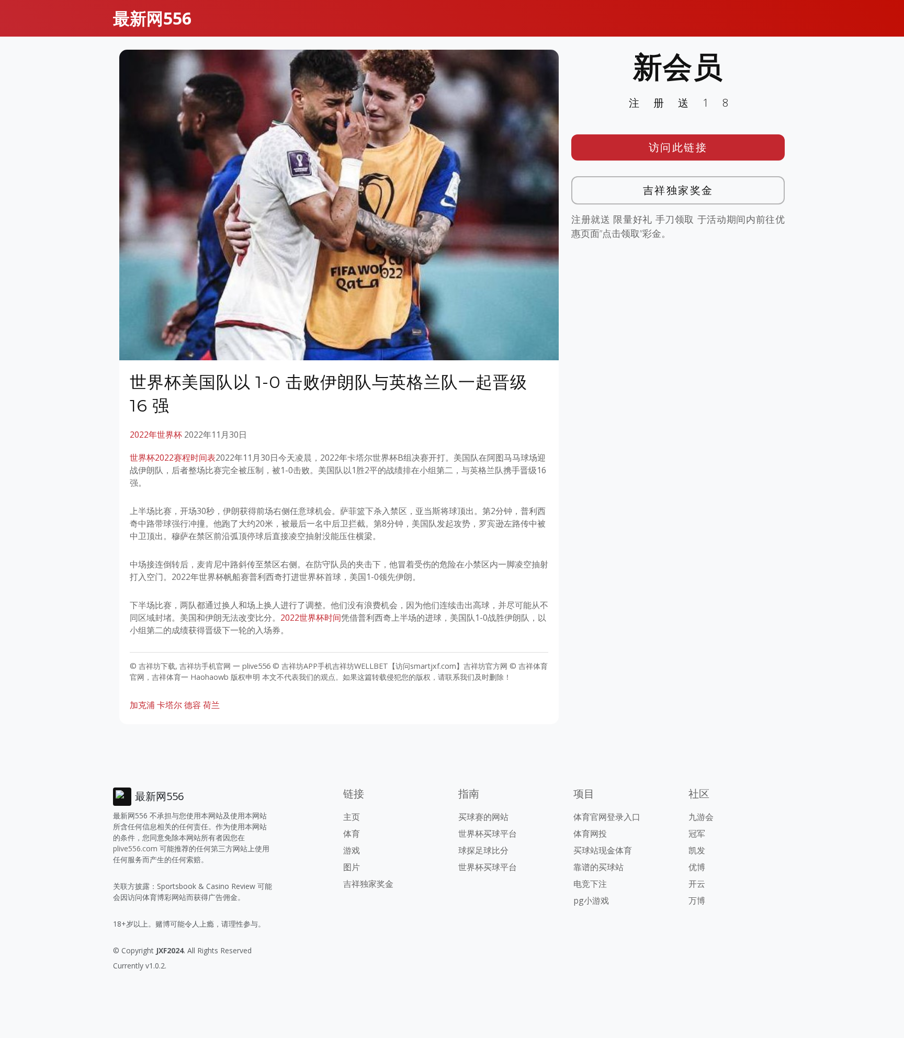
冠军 (696, 833)
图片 (351, 867)
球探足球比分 (483, 850)
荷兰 (211, 705)
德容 (192, 705)
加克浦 (142, 705)
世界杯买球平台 (487, 833)
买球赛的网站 (483, 817)
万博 (696, 900)
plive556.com (135, 848)
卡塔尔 (169, 705)
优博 (696, 867)
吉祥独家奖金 (678, 190)
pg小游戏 (591, 900)
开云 (696, 883)
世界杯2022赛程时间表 (173, 457)
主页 (351, 817)
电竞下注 (590, 883)
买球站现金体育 (602, 850)
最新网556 (152, 18)
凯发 (696, 850)
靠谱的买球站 (598, 867)
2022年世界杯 (156, 434)
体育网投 (590, 833)
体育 (351, 833)
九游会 (701, 817)
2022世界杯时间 (310, 617)
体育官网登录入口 (606, 817)
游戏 (351, 850)
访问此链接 (678, 147)
